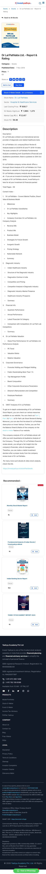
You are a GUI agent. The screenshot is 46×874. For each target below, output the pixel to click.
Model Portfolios (8, 699)
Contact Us (6, 729)
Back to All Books (11, 18)
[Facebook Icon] (8, 690)
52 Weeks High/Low (12, 111)
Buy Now (19, 85)
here (18, 795)
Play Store (9, 797)
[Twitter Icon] (18, 690)
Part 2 (5, 418)
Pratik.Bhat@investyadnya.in (11, 815)
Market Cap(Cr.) (11, 115)
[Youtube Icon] (3, 690)
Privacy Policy (7, 754)
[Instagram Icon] (23, 690)
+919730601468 (32, 788)
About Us (5, 725)
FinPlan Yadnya (8, 715)
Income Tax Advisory (10, 711)
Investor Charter (8, 769)
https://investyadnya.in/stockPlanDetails (18, 468)
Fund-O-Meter (7, 707)
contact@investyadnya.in (10, 788)
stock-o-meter (8, 430)
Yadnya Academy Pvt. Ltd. (22, 863)
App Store (18, 797)
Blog (4, 732)
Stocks (13, 9)
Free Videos (6, 736)
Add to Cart (7, 85)
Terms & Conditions (9, 758)
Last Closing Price (11, 107)
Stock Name (9, 98)
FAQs (4, 740)
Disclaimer (6, 750)
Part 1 (37, 415)
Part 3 (11, 418)
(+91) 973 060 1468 (13, 679)
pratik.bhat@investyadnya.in (11, 792)
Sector (6, 102)
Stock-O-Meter (7, 703)
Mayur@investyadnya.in (10, 810)
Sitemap (5, 761)
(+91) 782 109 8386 (13, 682)
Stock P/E (8, 120)
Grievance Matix (8, 773)
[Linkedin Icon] (13, 690)
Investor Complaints (9, 765)
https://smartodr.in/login (18, 819)
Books (5, 9)
